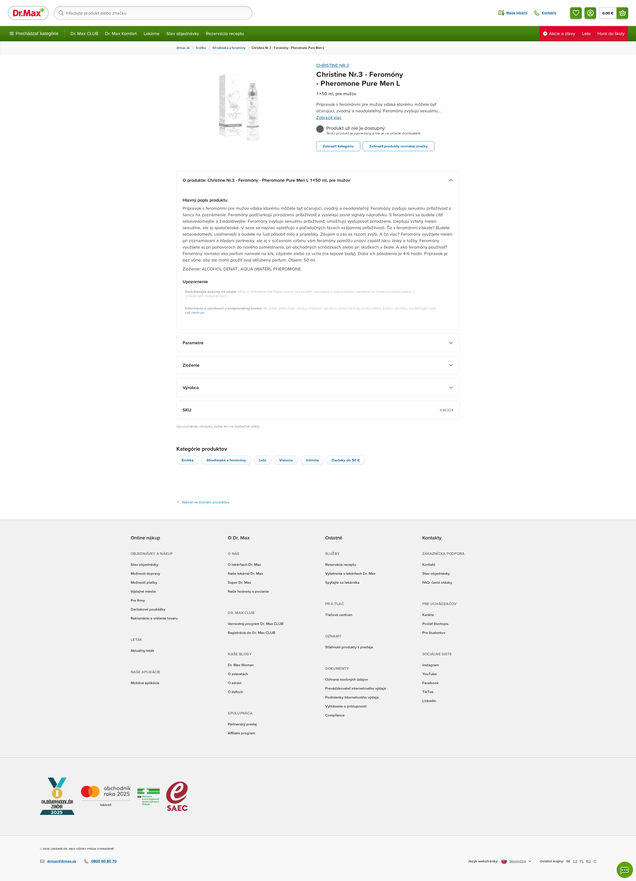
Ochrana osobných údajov (346, 679)
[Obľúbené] (576, 13)
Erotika (188, 460)
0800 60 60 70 (104, 861)
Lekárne (151, 33)
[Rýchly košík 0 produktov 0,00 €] (622, 13)
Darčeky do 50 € (346, 460)
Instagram (430, 665)
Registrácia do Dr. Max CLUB (251, 632)
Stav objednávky (182, 33)
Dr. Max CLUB (84, 33)
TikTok (428, 692)
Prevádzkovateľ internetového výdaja (355, 688)
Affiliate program (241, 733)
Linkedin (429, 701)
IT (595, 861)
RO (588, 861)
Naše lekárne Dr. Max (245, 573)
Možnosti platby (144, 582)
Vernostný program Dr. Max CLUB (255, 623)
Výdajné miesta (143, 591)
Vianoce (286, 460)
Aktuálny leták (142, 650)
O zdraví (234, 683)
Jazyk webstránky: (483, 861)
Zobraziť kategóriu (338, 146)
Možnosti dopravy (145, 573)
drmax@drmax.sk (61, 861)
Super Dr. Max (239, 582)
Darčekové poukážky (148, 609)
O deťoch (235, 692)
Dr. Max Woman (241, 665)
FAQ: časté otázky (437, 582)
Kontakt (428, 564)
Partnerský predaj (242, 724)
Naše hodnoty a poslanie (248, 591)
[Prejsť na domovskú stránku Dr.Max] (28, 13)
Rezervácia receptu (225, 33)
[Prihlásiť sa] (590, 13)
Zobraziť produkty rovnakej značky (398, 146)
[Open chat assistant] (625, 870)
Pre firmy (138, 600)
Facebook (430, 683)
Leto (262, 460)
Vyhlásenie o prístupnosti (345, 706)
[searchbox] (153, 13)
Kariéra (428, 615)
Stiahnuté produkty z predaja (349, 647)
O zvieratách (238, 674)
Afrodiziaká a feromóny (226, 460)
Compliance (335, 715)
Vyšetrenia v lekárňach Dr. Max (350, 573)
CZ (575, 861)
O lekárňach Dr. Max (244, 564)
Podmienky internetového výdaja (352, 697)
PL (582, 861)
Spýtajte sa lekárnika (342, 582)
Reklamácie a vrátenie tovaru (154, 618)
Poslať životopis (435, 623)
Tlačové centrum (338, 615)
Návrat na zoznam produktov (205, 502)
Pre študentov (433, 632)
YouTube (429, 674)
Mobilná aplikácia (145, 683)
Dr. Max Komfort (121, 33)
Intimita (312, 460)
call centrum (194, 312)
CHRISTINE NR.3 (332, 65)
